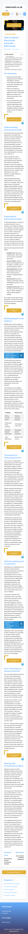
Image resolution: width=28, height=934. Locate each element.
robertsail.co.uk (13, 7)
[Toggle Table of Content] (21, 54)
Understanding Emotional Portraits (13, 58)
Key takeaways (10, 56)
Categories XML (6, 911)
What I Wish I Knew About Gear (18, 14)
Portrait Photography (10, 34)
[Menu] (7, 10)
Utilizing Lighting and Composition (13, 64)
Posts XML (5, 913)
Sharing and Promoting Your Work (13, 69)
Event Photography (8, 889)
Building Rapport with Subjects (12, 61)
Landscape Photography (10, 892)
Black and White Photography (11, 883)
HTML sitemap (6, 922)
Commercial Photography (10, 886)
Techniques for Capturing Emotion (13, 62)
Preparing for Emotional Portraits (13, 59)
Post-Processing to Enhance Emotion (12, 66)
